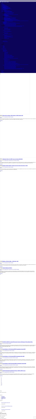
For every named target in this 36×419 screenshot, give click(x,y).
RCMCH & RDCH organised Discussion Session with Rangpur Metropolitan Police (18, 341)
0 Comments (17, 160)
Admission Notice (6, 160)
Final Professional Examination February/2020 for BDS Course (14, 370)
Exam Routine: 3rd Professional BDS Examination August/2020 (14, 349)
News (13, 160)
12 (1, 384)
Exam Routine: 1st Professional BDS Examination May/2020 (13, 356)
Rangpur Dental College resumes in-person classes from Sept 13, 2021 (15, 165)
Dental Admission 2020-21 (7, 267)
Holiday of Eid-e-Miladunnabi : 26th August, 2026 (5, 402)
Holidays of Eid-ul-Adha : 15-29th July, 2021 (10, 261)
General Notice (10, 160)
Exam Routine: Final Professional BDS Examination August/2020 (14, 363)
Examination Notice (6, 350)
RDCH (15, 160)
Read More (1, 120)
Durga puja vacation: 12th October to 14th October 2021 (13, 115)
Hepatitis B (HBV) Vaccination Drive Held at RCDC (5, 409)
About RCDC (3, 396)
